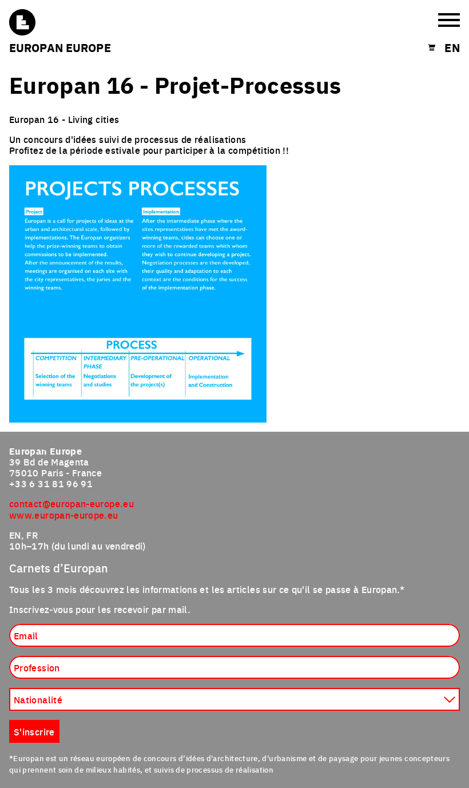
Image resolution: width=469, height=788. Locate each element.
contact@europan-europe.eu (71, 503)
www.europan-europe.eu (63, 514)
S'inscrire (34, 731)
